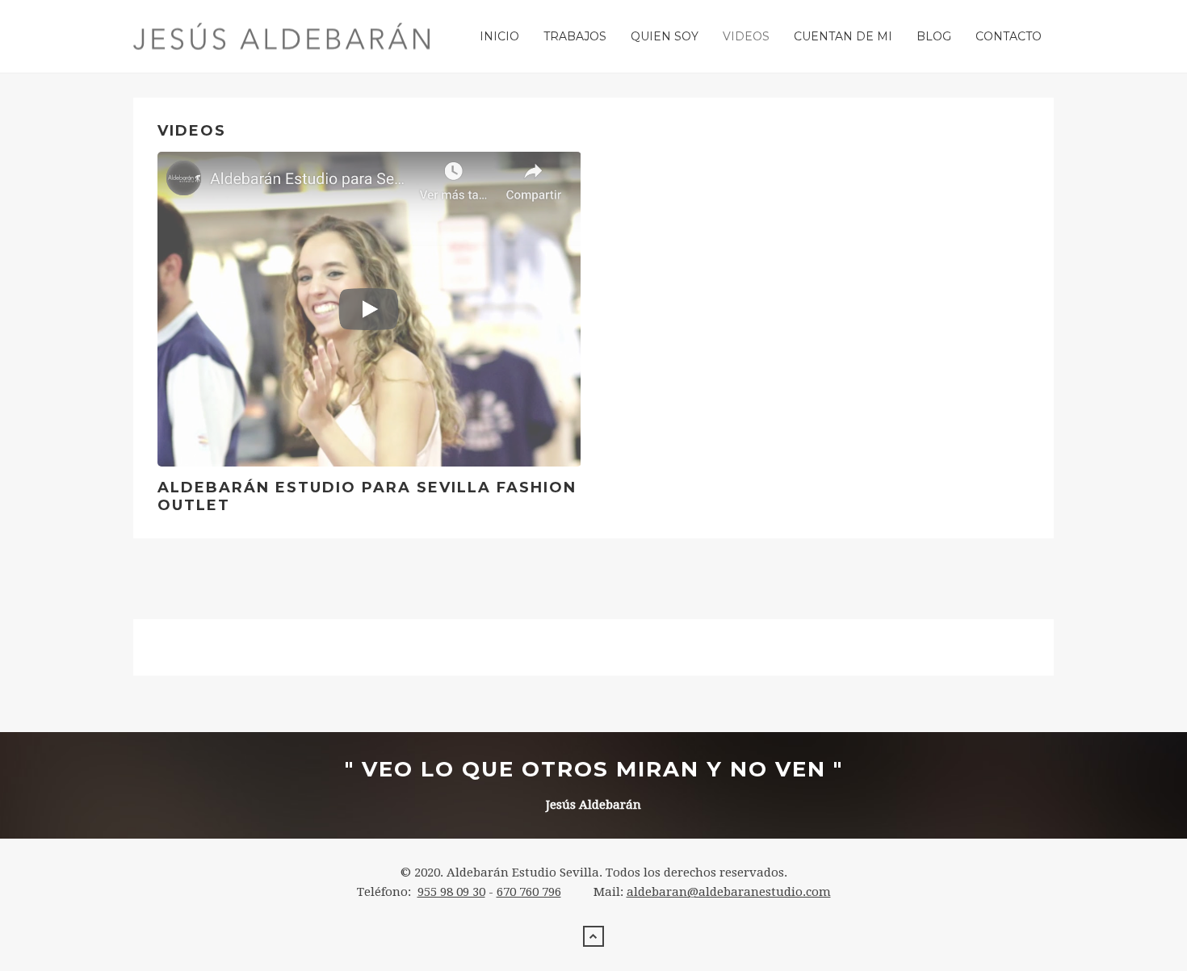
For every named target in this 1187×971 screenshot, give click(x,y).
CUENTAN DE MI (843, 36)
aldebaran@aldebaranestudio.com (729, 892)
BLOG (933, 36)
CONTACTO (1008, 36)
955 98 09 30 (451, 892)
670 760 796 (529, 892)
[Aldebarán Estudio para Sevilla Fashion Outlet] (369, 309)
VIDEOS (746, 36)
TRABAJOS (574, 36)
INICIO (499, 36)
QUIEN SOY (664, 36)
